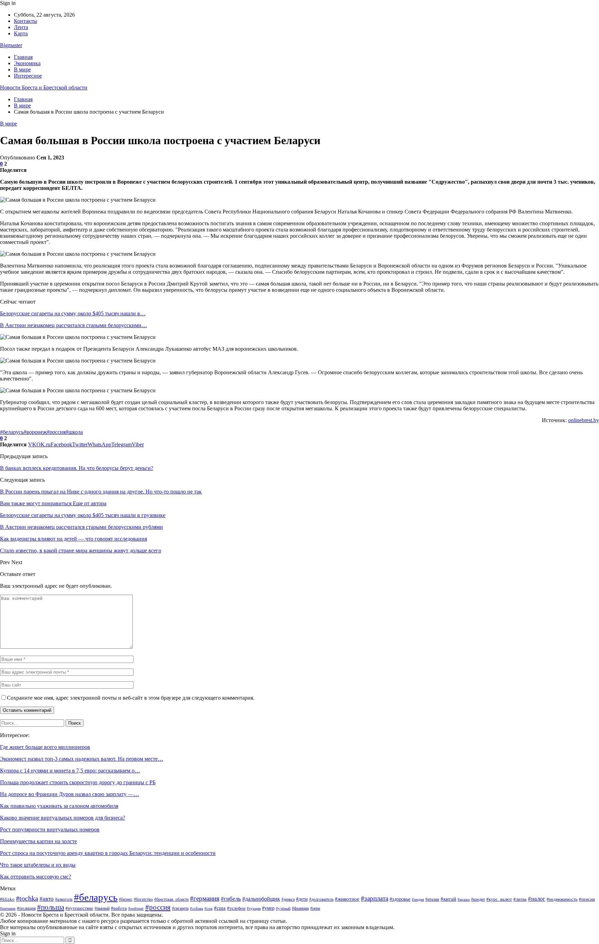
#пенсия (587, 899)
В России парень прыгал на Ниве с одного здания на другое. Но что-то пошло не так (101, 492)
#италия (432, 899)
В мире (22, 69)
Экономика (27, 63)
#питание (8, 908)
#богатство (143, 899)
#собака (196, 908)
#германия (204, 898)
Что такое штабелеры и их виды (38, 865)
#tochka (27, 898)
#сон (208, 908)
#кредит (478, 899)
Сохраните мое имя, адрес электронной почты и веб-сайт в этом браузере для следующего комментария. (130, 698)
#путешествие (79, 908)
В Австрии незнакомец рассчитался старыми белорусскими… (73, 325)
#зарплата (374, 898)
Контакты (25, 21)
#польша (50, 907)
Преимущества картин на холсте (38, 841)
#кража (464, 899)
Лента (21, 27)
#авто (47, 898)
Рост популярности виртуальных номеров (49, 829)
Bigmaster (11, 45)
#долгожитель (321, 899)
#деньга (288, 899)
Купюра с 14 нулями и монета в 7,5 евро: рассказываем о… (70, 770)
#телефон (236, 908)
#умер (268, 908)
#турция (254, 908)
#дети (302, 899)
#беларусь (12, 432)
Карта (21, 33)
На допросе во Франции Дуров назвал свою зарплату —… (69, 794)
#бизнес (125, 899)
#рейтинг (136, 908)
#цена (315, 908)
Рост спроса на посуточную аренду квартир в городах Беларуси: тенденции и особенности (108, 853)
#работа (119, 908)
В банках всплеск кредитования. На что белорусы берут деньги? (76, 468)
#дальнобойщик (261, 899)
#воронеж (35, 432)
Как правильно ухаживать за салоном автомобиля (59, 806)
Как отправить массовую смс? (35, 877)
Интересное (28, 76)
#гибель (231, 898)
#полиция (26, 908)
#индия (418, 899)
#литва (520, 899)
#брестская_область (171, 899)
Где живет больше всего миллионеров (45, 747)
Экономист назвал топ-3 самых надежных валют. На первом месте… (81, 759)
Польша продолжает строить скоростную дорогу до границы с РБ (78, 782)
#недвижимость (562, 899)
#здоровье (400, 899)
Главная (23, 57)
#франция (300, 908)
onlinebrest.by (583, 420)
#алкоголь (63, 899)
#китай (448, 899)
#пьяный (102, 908)
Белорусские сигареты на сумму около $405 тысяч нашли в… (73, 313)
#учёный (283, 908)
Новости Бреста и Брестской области (43, 87)
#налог (536, 898)
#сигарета (180, 908)
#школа (74, 432)
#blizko (7, 899)
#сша (220, 908)
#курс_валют (499, 899)
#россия (56, 432)
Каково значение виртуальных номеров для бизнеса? (62, 818)
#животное (347, 899)
